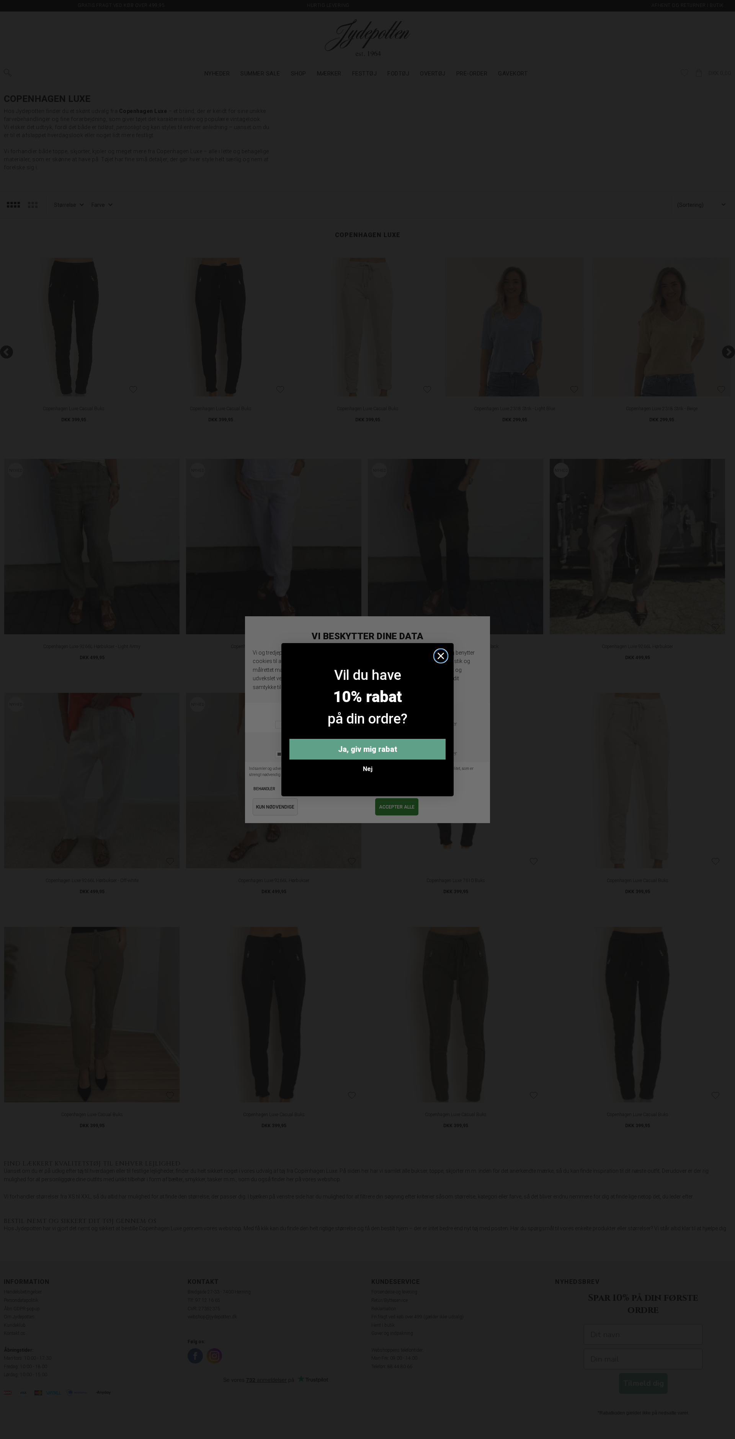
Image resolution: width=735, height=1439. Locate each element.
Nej (367, 769)
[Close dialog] (441, 656)
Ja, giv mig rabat (367, 749)
